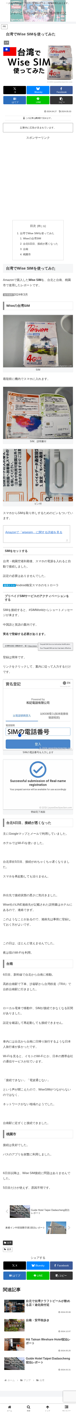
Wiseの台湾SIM (32, 238)
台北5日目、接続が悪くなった (40, 243)
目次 (33, 225)
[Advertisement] (38, 178)
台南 (25, 249)
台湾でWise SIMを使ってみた (37, 233)
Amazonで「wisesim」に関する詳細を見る (33, 532)
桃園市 (27, 254)
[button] (61, 100)
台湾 (9, 1242)
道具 (9, 1249)
